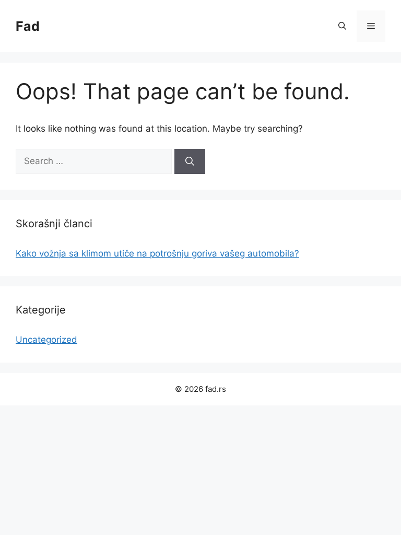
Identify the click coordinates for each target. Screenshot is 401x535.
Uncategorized (46, 339)
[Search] (189, 161)
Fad (28, 26)
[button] (342, 26)
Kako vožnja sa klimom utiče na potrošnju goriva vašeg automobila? (157, 253)
